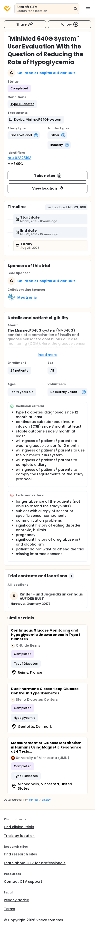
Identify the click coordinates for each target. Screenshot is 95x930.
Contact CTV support (23, 881)
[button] (22, 104)
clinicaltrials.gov (39, 800)
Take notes (44, 175)
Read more (47, 355)
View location (44, 188)
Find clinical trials (19, 827)
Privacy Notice (16, 900)
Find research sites (20, 854)
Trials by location (19, 835)
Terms (9, 908)
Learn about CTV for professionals (35, 863)
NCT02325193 (19, 158)
